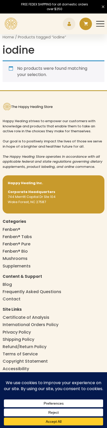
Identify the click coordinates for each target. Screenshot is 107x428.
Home (8, 37)
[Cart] (85, 24)
